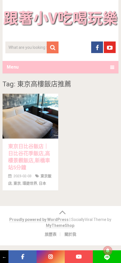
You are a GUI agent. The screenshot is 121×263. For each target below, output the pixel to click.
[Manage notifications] (107, 250)
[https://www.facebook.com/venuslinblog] (22, 256)
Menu (13, 67)
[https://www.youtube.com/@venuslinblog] (79, 256)
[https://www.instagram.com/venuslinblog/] (51, 256)
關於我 (70, 234)
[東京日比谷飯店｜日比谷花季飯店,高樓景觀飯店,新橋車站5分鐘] (30, 116)
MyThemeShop (60, 225)
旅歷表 (51, 234)
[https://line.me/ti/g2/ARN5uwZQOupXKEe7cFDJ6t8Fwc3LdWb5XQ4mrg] (107, 256)
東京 (17, 183)
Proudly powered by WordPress (39, 219)
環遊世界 (30, 183)
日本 (42, 183)
